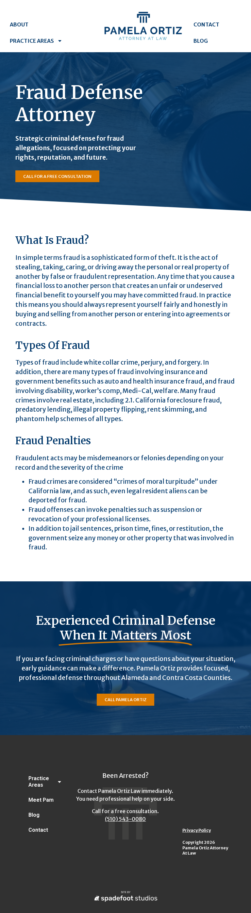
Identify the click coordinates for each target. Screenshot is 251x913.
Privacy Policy (196, 830)
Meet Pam (41, 800)
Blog (200, 41)
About (19, 24)
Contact (206, 24)
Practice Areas (32, 41)
